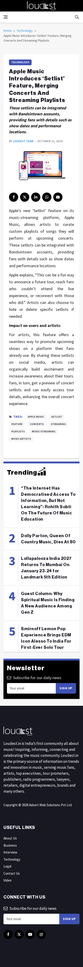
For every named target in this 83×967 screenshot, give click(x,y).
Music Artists (21, 438)
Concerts (37, 424)
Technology (25, 30)
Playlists (18, 431)
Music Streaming (44, 431)
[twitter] (24, 197)
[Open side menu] (5, 17)
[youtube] (30, 934)
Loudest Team (23, 141)
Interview (10, 852)
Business (10, 845)
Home (7, 30)
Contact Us (11, 873)
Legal (7, 866)
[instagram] (41, 934)
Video (7, 880)
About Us (10, 838)
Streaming (58, 424)
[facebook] (13, 197)
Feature (17, 424)
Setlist (56, 416)
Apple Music (36, 416)
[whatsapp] (46, 197)
